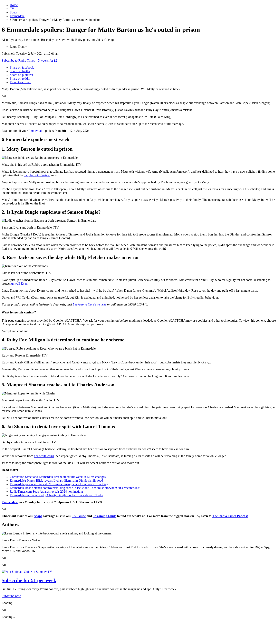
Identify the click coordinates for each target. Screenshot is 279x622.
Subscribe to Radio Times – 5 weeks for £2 (29, 60)
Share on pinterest (21, 75)
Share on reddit (19, 78)
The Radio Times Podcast (230, 516)
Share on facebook (22, 67)
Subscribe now (11, 596)
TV (12, 8)
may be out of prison (37, 175)
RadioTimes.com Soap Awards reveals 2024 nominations (46, 491)
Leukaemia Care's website (89, 304)
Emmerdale (17, 16)
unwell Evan (19, 283)
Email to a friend (20, 82)
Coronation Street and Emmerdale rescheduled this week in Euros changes (58, 477)
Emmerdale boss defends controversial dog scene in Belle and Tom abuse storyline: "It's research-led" (75, 488)
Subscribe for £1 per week (29, 580)
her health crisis (44, 456)
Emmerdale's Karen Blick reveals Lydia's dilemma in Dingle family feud (56, 480)
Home (14, 5)
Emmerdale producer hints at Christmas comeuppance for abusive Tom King (59, 484)
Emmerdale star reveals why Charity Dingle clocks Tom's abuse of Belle (56, 495)
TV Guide (79, 516)
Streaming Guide (104, 516)
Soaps (14, 12)
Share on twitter (20, 71)
